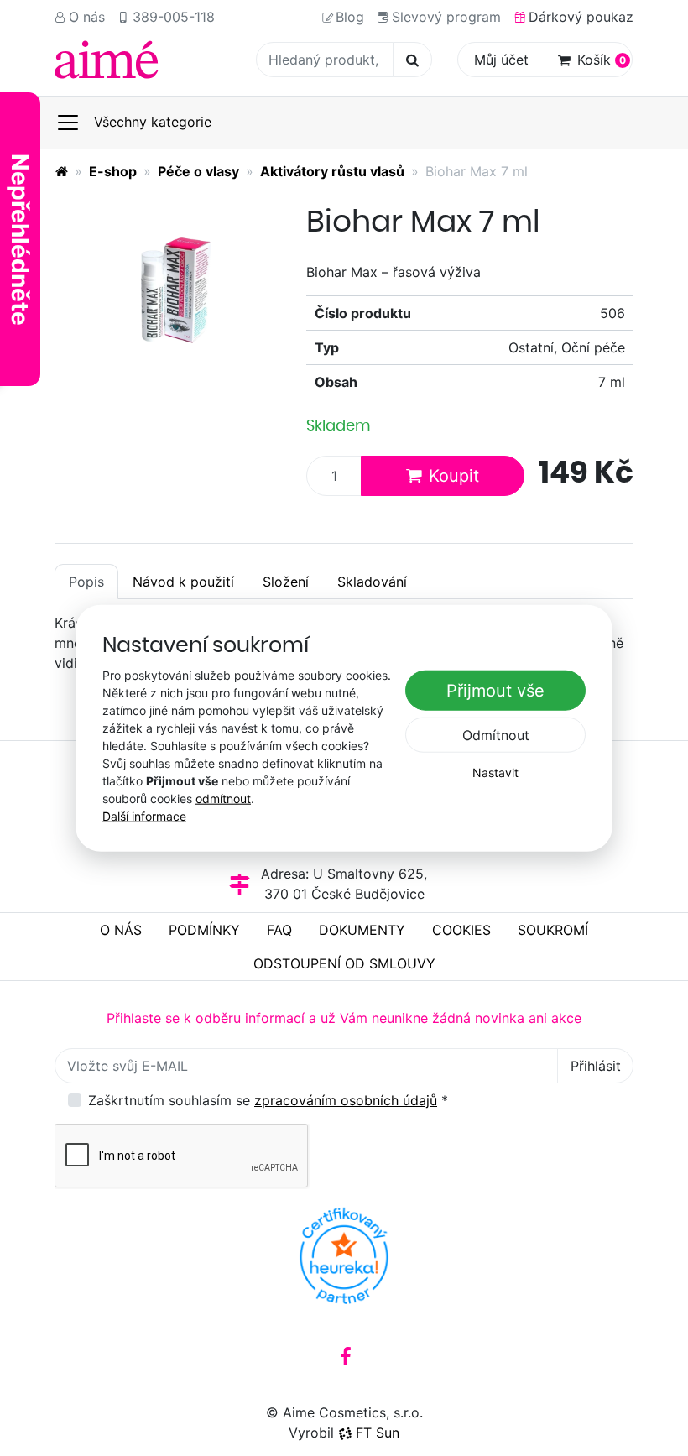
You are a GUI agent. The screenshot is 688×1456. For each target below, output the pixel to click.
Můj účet (501, 59)
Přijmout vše (495, 691)
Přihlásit (596, 1065)
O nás (87, 16)
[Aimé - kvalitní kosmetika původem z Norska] (61, 171)
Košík (601, 59)
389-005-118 (174, 16)
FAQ (279, 929)
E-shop (113, 171)
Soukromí (553, 929)
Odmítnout (495, 735)
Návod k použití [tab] (183, 581)
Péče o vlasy (198, 171)
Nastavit (495, 772)
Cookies (461, 929)
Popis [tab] (86, 581)
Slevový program (446, 16)
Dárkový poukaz (581, 16)
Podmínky (204, 929)
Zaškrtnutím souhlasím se (268, 1100)
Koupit (454, 476)
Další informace (144, 816)
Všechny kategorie (152, 121)
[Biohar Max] (107, 59)
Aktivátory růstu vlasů (332, 171)
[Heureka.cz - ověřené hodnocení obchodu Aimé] (344, 1255)
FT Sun (377, 1432)
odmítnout (223, 798)
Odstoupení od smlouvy (344, 963)
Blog (350, 16)
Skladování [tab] (372, 581)
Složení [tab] (286, 581)
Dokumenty (362, 929)
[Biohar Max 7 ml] (168, 285)
